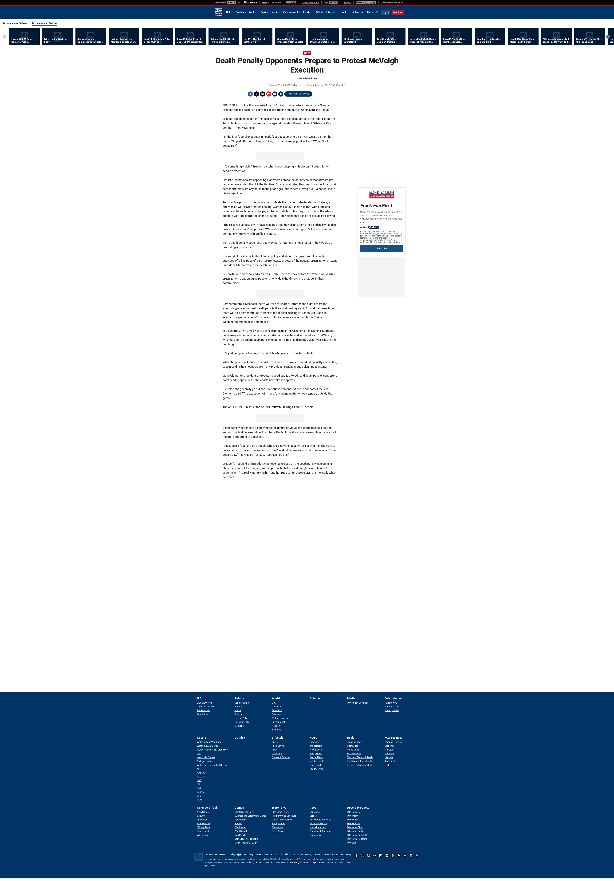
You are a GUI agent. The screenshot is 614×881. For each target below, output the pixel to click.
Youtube (374, 855)
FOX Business (393, 737)
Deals (350, 737)
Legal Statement (319, 862)
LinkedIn (386, 855)
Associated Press (308, 78)
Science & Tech (207, 807)
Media (275, 12)
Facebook (250, 94)
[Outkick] (347, 2)
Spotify (411, 855)
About (314, 807)
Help (286, 854)
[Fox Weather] (331, 2)
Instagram (368, 855)
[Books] (392, 2)
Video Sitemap (344, 854)
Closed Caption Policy (272, 854)
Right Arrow (608, 37)
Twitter (256, 94)
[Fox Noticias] (366, 2)
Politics (240, 12)
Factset (258, 862)
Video (356, 12)
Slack (392, 855)
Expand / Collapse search (377, 12)
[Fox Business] (271, 3)
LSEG (218, 866)
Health (344, 12)
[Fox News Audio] (310, 3)
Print (274, 94)
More (370, 12)
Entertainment (290, 12)
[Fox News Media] (250, 2)
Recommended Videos (15, 23)
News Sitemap (330, 854)
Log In (386, 12)
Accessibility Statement (311, 854)
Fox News (218, 12)
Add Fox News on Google (300, 94)
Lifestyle (331, 12)
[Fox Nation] (291, 2)
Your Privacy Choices (251, 854)
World (252, 12)
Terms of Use (383, 236)
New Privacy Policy (227, 854)
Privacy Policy (366, 236)
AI (362, 12)
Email (280, 94)
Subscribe (382, 248)
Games (239, 807)
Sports (307, 12)
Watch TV (398, 12)
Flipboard (268, 94)
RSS (399, 855)
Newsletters (405, 855)
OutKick (319, 12)
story (307, 53)
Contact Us (294, 854)
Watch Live (279, 807)
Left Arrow (4, 37)
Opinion (264, 12)
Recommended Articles (44, 23)
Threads (262, 94)
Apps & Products (358, 807)
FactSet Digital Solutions (300, 862)
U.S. (228, 12)
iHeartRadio (417, 855)
